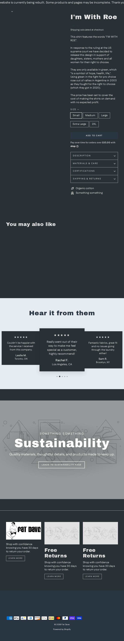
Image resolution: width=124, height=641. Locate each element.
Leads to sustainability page (62, 464)
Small (76, 115)
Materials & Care (85, 163)
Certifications (84, 171)
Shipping (75, 29)
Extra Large (79, 124)
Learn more (15, 558)
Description (82, 155)
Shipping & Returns (87, 178)
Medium (90, 115)
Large (104, 115)
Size (74, 109)
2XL (94, 124)
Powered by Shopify (62, 629)
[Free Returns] (62, 533)
